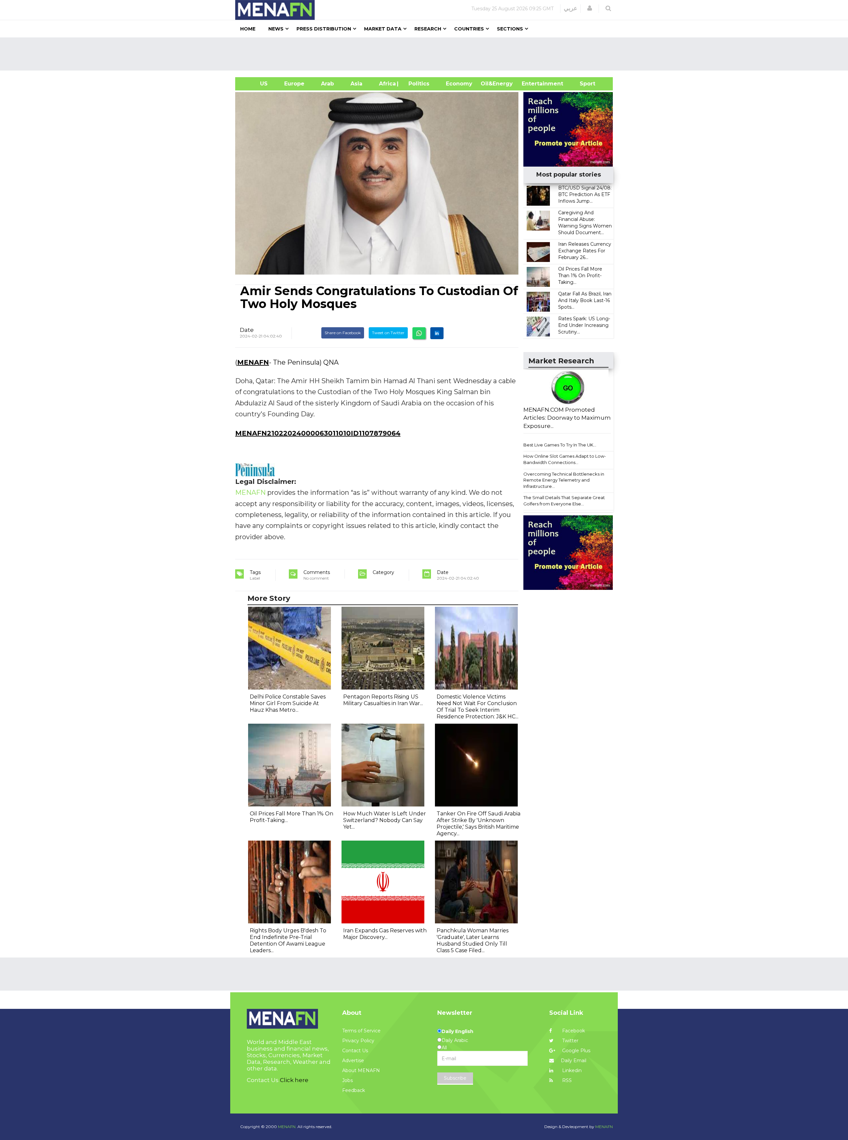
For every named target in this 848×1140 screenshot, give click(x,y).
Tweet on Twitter (388, 332)
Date (247, 330)
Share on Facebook (343, 332)
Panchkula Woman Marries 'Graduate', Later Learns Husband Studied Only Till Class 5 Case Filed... (472, 940)
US (255, 83)
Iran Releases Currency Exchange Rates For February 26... (584, 250)
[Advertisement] (426, 54)
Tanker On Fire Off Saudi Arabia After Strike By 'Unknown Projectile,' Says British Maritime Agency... (478, 823)
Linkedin (571, 1070)
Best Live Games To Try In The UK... (559, 444)
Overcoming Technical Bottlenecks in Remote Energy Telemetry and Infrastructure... (563, 480)
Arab (327, 83)
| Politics (417, 83)
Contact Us (355, 1051)
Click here (294, 1080)
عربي (570, 8)
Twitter (569, 1041)
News (276, 29)
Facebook (573, 1031)
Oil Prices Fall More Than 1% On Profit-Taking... (580, 275)
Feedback (353, 1090)
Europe (294, 83)
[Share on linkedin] (437, 333)
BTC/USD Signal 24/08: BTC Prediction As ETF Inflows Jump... (584, 194)
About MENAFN (361, 1070)
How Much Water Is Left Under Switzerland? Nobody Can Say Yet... (384, 820)
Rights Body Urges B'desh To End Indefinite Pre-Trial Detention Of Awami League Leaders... (288, 940)
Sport (583, 83)
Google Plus (575, 1051)
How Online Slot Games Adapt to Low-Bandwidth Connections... (564, 459)
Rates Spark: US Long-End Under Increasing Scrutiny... (584, 325)
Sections (510, 29)
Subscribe (455, 1078)
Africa (386, 83)
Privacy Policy (358, 1041)
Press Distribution (323, 29)
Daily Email (573, 1060)
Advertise (353, 1060)
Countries (469, 29)
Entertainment (532, 83)
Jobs (347, 1080)
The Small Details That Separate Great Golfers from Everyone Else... (564, 500)
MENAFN (253, 362)
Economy (459, 83)
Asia (356, 83)
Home (247, 29)
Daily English (457, 1031)
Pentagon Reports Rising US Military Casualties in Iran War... (383, 700)
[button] (589, 8)
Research (427, 29)
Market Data (382, 29)
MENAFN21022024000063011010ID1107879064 (317, 433)
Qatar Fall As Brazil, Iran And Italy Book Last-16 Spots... (584, 300)
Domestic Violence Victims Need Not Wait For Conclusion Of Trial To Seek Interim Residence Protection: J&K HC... (477, 707)
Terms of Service (361, 1031)
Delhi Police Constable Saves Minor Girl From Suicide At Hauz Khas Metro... (288, 703)
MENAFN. (287, 1126)
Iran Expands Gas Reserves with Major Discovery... (385, 933)
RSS (566, 1080)
